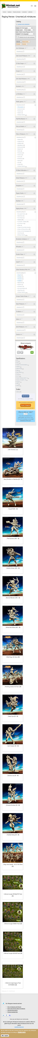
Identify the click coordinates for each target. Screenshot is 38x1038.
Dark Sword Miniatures (21, 56)
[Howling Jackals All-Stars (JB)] (12, 684)
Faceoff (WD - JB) (13, 509)
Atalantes (20, 143)
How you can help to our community (19, 1019)
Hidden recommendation (22, 364)
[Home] (10, 6)
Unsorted (24, 12)
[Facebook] (6, 1016)
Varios (17, 319)
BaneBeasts (20, 145)
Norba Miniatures (20, 178)
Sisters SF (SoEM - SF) (21, 380)
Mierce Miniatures (20, 134)
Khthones (20, 158)
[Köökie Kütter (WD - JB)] (12, 566)
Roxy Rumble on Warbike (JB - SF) (13, 479)
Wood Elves (20, 290)
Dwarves (20, 284)
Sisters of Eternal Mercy (23, 229)
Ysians (19, 164)
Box (17, 361)
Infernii (19, 154)
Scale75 (18, 262)
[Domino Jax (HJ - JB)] (12, 773)
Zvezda (18, 334)
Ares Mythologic (20, 48)
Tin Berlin (18, 311)
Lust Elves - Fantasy (22, 221)
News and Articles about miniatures (16, 1008)
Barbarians (20, 282)
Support (18, 381)
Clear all (18, 41)
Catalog (9, 12)
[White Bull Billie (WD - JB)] (12, 625)
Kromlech (18, 86)
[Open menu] (35, 6)
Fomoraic (20, 153)
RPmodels (18, 246)
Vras (19, 162)
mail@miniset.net (19, 1027)
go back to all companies (23, 24)
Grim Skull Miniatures (21, 79)
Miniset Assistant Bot (12, 1012)
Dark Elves (20, 215)
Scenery (19, 111)
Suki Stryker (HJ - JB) (13, 746)
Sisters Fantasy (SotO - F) (22, 378)
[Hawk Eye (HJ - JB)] (12, 714)
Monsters (20, 278)
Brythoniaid (20, 147)
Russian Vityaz (19, 254)
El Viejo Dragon (20, 63)
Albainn (19, 139)
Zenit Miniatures (20, 327)
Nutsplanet (18, 185)
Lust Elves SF (21, 223)
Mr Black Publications (21, 170)
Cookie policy (22, 1032)
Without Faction (21, 114)
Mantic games (19, 101)
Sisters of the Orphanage (23, 231)
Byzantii (19, 149)
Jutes (19, 156)
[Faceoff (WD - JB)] (12, 507)
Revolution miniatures (21, 239)
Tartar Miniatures (20, 304)
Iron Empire (20, 217)
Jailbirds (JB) (19, 368)
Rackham (18, 201)
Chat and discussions (12, 1010)
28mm (18, 391)
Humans (19, 277)
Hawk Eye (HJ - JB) (13, 716)
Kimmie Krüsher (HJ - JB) (13, 805)
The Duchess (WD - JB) (13, 538)
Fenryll (17, 71)
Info (32, 352)
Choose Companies (25, 405)
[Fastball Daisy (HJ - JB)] (12, 833)
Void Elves (20, 233)
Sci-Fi (18, 376)
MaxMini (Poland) (20, 119)
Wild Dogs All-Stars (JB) (13, 657)
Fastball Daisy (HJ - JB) (13, 835)
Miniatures (20, 286)
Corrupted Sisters (22, 214)
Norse (19, 160)
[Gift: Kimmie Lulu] (12, 447)
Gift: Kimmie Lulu (13, 449)
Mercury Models (20, 126)
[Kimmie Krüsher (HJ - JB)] (12, 803)
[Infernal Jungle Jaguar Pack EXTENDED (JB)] (12, 981)
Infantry (18, 366)
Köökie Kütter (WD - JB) (13, 568)
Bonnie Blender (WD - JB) (13, 598)
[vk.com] (3, 1016)
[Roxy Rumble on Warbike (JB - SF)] (12, 477)
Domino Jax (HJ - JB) (13, 775)
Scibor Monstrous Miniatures (21, 269)
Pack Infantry (19, 372)
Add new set (25, 396)
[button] (31, 6)
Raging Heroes (16, 12)
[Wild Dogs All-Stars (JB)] (12, 655)
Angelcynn (20, 141)
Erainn (19, 151)
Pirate (18, 374)
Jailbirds (30, 12)
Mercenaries (20, 107)
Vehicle (18, 385)
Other (19, 225)
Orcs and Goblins (21, 288)
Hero (18, 362)
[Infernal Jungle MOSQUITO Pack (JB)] (12, 892)
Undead (19, 280)
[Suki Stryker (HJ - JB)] (12, 744)
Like (26, 414)
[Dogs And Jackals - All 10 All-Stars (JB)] (12, 862)
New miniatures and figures (14, 1007)
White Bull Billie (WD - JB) (13, 627)
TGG (17, 383)
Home (4, 12)
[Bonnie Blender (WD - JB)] (12, 596)
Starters (19, 112)
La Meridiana (19, 94)
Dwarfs (19, 275)
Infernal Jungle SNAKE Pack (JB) (13, 923)
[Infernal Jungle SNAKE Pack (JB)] (12, 921)
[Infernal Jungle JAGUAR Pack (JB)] (12, 951)
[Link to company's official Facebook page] (21, 353)
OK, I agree (5, 1035)
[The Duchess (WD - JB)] (12, 536)
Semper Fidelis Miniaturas (21, 296)
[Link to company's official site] (18, 353)
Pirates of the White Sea (23, 227)
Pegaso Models (20, 193)
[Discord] (9, 1016)
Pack (17, 370)
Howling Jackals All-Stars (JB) (13, 686)
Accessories (20, 109)
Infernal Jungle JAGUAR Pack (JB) (13, 953)
